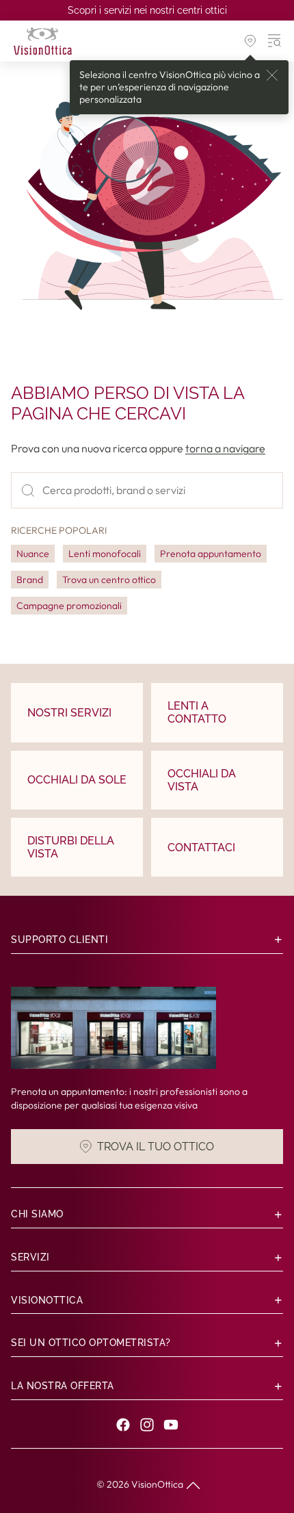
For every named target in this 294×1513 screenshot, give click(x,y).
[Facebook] (123, 1425)
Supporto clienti (59, 939)
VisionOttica (157, 1484)
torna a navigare (225, 448)
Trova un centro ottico (109, 579)
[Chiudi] (272, 75)
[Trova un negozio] (250, 41)
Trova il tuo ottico (155, 1146)
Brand (29, 579)
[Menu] (275, 41)
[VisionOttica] (43, 41)
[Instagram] (147, 1425)
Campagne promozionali (69, 605)
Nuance (32, 553)
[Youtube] (171, 1425)
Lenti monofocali (104, 553)
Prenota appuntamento (210, 553)
